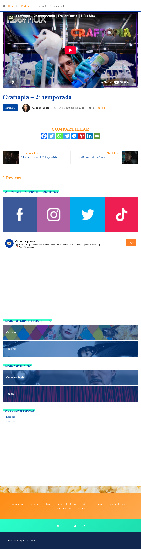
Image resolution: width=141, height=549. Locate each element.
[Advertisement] (70, 288)
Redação (10, 417)
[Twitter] (51, 136)
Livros (72, 504)
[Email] (97, 136)
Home (11, 6)
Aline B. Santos (41, 108)
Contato (10, 421)
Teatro (125, 504)
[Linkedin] (89, 136)
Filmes (47, 504)
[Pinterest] (81, 136)
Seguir (131, 242)
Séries (60, 504)
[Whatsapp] (59, 136)
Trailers (25, 6)
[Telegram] (66, 136)
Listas (99, 504)
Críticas (86, 504)
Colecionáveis (63, 508)
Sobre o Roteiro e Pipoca (25, 504)
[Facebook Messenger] (74, 136)
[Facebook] (44, 136)
